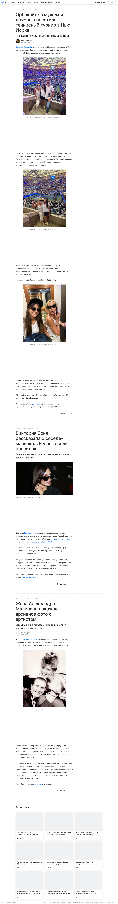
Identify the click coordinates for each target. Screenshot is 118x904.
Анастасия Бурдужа (28, 40)
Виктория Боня (30, 533)
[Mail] (2, 2)
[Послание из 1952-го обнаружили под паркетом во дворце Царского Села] (29, 826)
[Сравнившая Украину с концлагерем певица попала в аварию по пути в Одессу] (88, 856)
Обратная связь (110, 902)
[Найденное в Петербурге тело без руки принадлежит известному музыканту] (88, 826)
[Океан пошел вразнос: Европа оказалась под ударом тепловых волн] (59, 856)
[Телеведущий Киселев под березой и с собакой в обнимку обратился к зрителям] (59, 885)
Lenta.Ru (36, 428)
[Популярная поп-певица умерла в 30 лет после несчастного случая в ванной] (29, 856)
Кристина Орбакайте (24, 47)
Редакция (44, 902)
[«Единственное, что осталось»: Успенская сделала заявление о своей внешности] (29, 885)
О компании (9, 902)
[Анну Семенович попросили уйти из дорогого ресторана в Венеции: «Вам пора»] (59, 826)
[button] (44, 86)
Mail (3, 902)
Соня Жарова (26, 633)
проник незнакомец (30, 577)
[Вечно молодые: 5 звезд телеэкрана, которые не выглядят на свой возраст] (88, 885)
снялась (38, 784)
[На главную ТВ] (5, 2)
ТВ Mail (37, 9)
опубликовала (36, 404)
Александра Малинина (29, 639)
